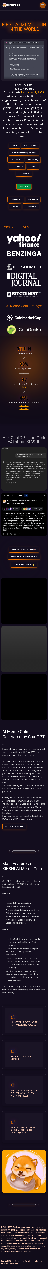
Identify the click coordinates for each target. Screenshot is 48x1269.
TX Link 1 (24, 405)
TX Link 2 (24, 408)
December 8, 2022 (32, 92)
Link (24, 387)
